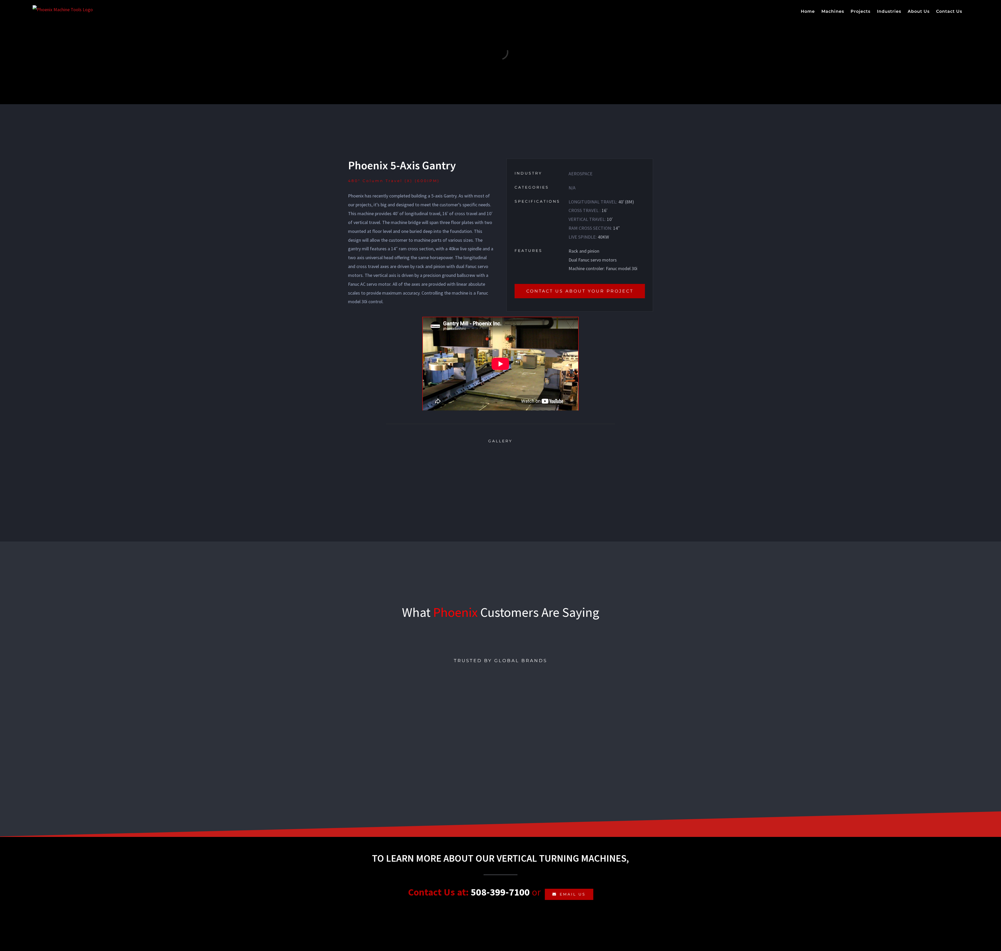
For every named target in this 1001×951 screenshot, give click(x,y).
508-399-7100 (500, 892)
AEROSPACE (581, 174)
